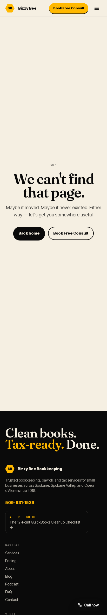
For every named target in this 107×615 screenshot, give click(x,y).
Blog (8, 576)
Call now (91, 605)
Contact (11, 599)
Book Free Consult (68, 8)
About (10, 568)
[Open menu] (96, 8)
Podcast (11, 584)
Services (12, 553)
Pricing (11, 561)
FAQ (8, 592)
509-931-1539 (19, 502)
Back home (29, 233)
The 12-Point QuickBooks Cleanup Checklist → (45, 522)
